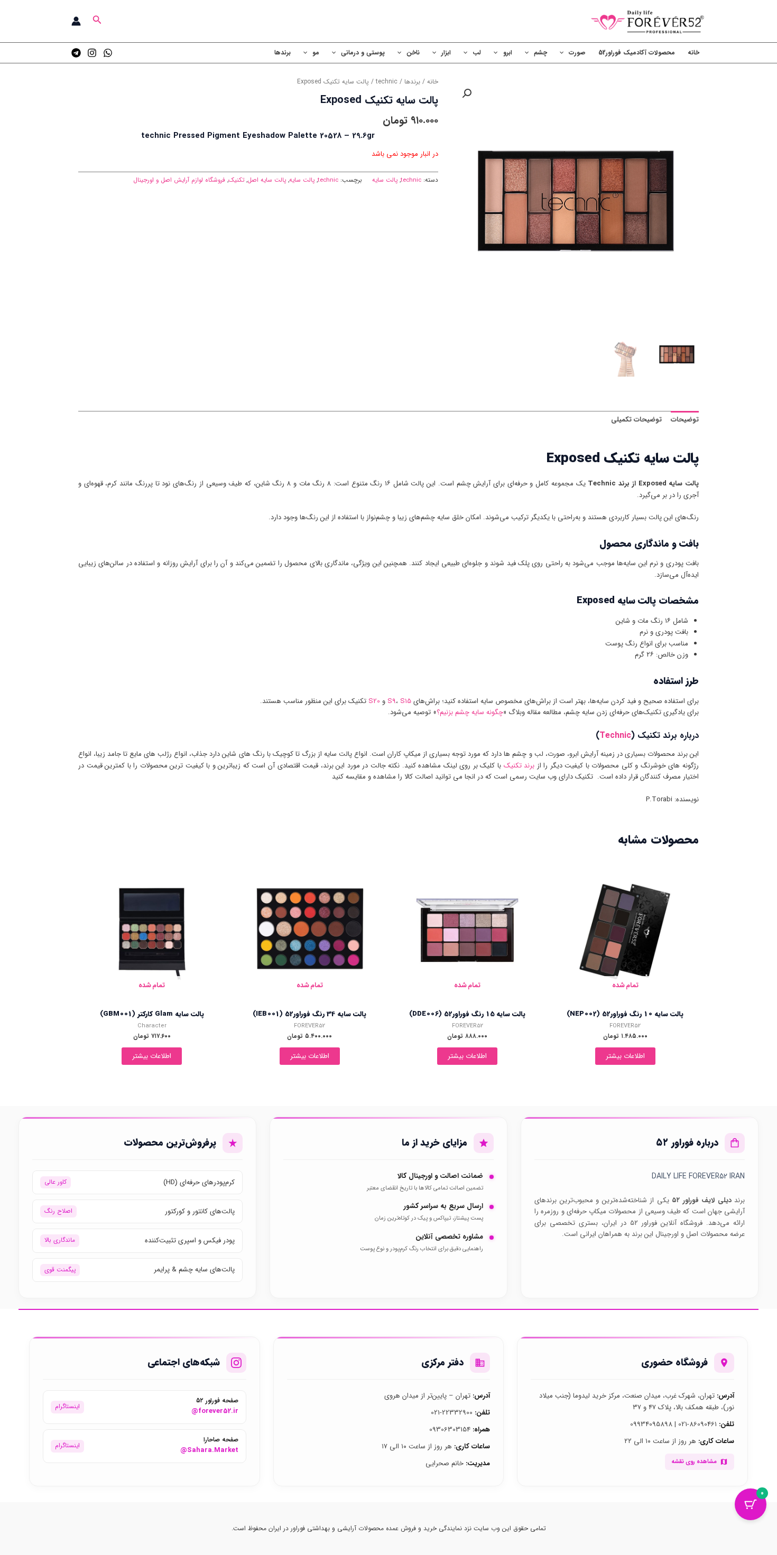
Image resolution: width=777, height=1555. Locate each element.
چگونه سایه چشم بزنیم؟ (470, 712)
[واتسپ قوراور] (108, 53)
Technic (615, 735)
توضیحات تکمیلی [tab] (636, 419)
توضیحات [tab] (685, 419)
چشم (540, 53)
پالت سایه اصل (266, 180)
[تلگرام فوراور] (76, 53)
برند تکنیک (519, 765)
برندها (282, 53)
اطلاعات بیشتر (625, 1056)
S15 (405, 701)
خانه (693, 53)
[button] (96, 21)
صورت (577, 53)
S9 (391, 701)
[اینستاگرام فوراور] (92, 53)
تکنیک (236, 180)
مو (315, 53)
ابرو (507, 53)
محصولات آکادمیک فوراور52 (636, 53)
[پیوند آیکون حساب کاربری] (76, 21)
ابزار (446, 53)
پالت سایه (384, 180)
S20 (374, 701)
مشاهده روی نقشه (694, 1461)
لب (477, 53)
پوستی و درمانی (363, 53)
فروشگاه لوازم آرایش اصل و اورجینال (179, 180)
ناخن (413, 53)
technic (386, 82)
